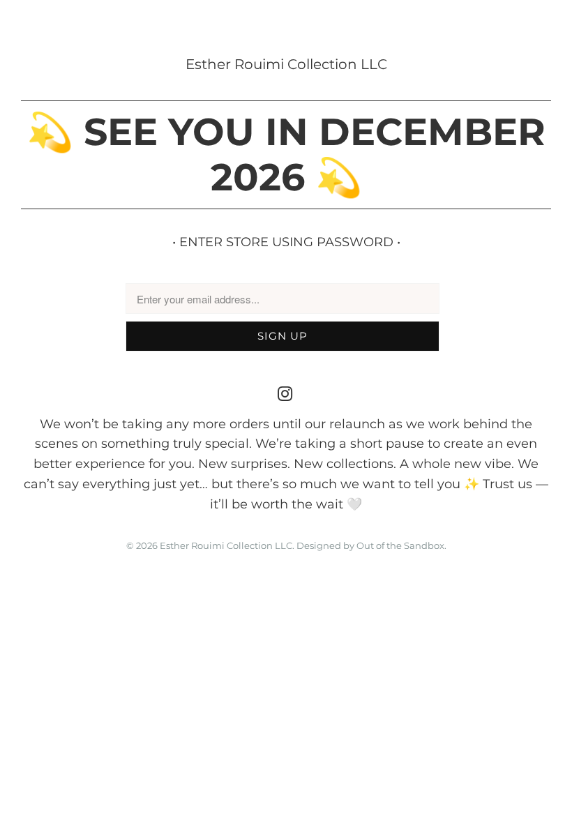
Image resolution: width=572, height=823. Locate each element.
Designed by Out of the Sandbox (370, 545)
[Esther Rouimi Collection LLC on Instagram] (285, 394)
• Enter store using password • (286, 242)
